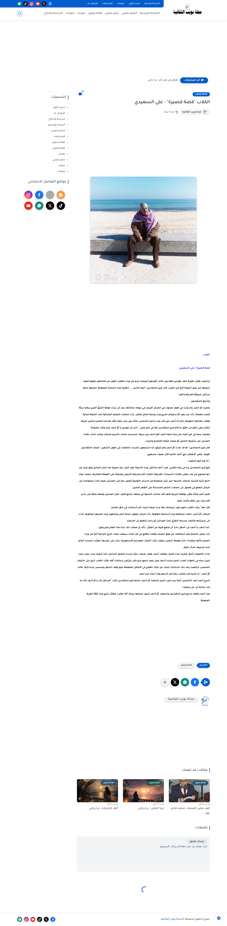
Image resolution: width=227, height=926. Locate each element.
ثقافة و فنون (59, 142)
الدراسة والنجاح (53, 13)
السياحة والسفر (152, 3)
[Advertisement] (113, 50)
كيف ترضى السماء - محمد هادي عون (190, 811)
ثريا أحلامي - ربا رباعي (151, 808)
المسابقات (107, 3)
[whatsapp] (19, 3)
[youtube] (38, 3)
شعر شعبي (112, 13)
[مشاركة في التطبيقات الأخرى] (165, 682)
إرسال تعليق (197, 841)
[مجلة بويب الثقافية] (187, 9)
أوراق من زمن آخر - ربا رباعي (163, 80)
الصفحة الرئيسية (150, 13)
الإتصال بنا (93, 3)
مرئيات (62, 165)
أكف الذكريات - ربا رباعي (103, 808)
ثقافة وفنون (95, 13)
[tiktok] (25, 3)
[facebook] (50, 3)
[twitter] (44, 3)
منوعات (120, 3)
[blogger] (61, 195)
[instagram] (31, 3)
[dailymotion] (50, 195)
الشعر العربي (129, 13)
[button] (195, 682)
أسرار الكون (134, 3)
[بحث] (19, 13)
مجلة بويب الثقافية (191, 112)
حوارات (81, 13)
